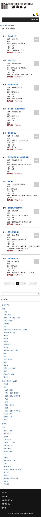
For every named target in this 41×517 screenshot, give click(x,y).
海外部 (4, 508)
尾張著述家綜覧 (13, 84)
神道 (5, 353)
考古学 (6, 365)
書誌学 (6, 338)
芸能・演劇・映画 (9, 368)
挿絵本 (6, 457)
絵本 (6, 408)
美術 (5, 362)
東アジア (7, 472)
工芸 (5, 454)
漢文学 (6, 347)
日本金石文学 (12, 36)
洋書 (3, 428)
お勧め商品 (5, 305)
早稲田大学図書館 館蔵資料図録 (18, 157)
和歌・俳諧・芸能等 (12, 393)
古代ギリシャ (8, 445)
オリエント (7, 434)
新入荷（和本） (9, 414)
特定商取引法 (6, 504)
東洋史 (6, 341)
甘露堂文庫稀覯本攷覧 (15, 208)
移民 (5, 356)
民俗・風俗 (7, 344)
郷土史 (6, 377)
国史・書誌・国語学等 (12, 396)
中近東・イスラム (9, 442)
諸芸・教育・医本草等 (12, 411)
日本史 (6, 335)
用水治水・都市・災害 (11, 350)
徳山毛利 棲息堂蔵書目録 (16, 109)
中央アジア (7, 439)
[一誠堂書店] (17, 7)
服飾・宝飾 (7, 466)
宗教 (5, 326)
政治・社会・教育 (9, 332)
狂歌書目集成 (12, 133)
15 (31, 283)
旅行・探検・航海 (9, 460)
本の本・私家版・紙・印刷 (12, 469)
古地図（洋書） (9, 451)
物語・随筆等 (9, 405)
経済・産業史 (8, 359)
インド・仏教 (8, 431)
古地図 (6, 384)
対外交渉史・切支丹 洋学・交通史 (15, 329)
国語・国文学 (8, 321)
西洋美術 (7, 484)
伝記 (5, 312)
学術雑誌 (7, 324)
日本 (5, 463)
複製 (5, 371)
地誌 (6, 399)
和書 (3, 309)
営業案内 (4, 492)
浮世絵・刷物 (8, 417)
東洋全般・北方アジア (11, 478)
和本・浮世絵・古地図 (9, 381)
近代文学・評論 (9, 374)
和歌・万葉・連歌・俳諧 (12, 318)
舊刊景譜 (10, 181)
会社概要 (4, 496)
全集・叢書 (7, 315)
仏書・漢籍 (9, 390)
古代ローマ (7, 448)
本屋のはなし (12, 60)
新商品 (4, 424)
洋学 (6, 402)
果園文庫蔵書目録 (13, 232)
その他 (6, 437)
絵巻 (5, 420)
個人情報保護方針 (7, 500)
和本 (5, 387)
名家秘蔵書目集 (13, 258)
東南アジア (7, 475)
